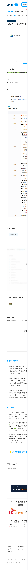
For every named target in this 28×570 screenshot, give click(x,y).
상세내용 (15, 62)
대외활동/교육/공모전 (20, 11)
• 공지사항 (9, 548)
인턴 (11, 16)
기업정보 (20, 16)
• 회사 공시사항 (10, 551)
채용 (15, 16)
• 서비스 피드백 (20, 549)
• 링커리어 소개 (10, 546)
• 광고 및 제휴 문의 (21, 546)
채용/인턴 (10, 11)
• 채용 (8, 549)
